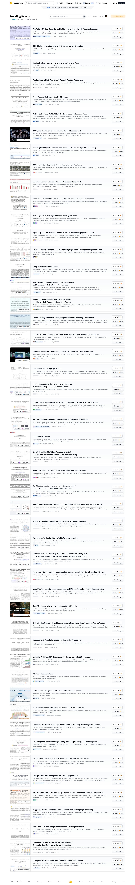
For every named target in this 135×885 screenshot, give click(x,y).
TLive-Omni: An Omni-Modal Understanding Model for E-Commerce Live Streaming (66, 402)
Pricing (104, 3)
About (49, 882)
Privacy (39, 882)
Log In (115, 3)
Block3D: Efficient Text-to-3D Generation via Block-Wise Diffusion (58, 708)
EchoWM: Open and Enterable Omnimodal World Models (55, 606)
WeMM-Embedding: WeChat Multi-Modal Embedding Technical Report (60, 114)
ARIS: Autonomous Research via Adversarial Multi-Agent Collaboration (60, 419)
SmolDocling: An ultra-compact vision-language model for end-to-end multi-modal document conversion (54, 487)
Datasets (70, 3)
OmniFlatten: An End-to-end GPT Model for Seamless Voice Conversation (62, 759)
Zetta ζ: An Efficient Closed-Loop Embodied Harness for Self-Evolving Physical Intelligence (69, 572)
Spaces (79, 3)
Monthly (101, 16)
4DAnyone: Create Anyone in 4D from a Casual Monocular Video (58, 131)
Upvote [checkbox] (118, 28)
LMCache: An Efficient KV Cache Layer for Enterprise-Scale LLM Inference (62, 657)
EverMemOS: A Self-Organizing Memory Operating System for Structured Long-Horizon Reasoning (52, 843)
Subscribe (84, 7)
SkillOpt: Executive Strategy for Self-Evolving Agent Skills (55, 775)
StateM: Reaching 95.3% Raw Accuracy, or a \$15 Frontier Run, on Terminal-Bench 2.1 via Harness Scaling (55, 453)
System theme (16, 882)
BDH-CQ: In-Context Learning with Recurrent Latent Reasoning (58, 46)
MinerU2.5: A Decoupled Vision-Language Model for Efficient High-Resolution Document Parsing (52, 300)
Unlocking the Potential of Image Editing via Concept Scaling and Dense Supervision (66, 741)
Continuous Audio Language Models (47, 368)
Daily (90, 16)
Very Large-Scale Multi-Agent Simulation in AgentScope (55, 216)
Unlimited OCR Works (41, 436)
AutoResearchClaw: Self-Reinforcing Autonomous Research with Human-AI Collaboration (68, 792)
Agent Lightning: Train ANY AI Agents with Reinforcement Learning (59, 470)
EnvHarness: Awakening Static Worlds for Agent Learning (55, 538)
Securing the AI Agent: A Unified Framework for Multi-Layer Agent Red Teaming (64, 148)
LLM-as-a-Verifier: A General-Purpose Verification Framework (57, 182)
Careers (60, 882)
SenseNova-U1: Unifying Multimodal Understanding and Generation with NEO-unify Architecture (53, 283)
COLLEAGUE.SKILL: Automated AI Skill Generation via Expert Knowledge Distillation (66, 334)
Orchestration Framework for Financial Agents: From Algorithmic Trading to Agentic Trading (69, 623)
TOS (29, 882)
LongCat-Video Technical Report (45, 266)
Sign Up (121, 3)
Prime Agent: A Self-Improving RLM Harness (50, 97)
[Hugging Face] (70, 881)
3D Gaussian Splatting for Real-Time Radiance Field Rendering (57, 165)
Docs (99, 3)
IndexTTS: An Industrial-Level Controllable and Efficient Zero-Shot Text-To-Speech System (68, 589)
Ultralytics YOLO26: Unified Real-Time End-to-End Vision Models (58, 860)
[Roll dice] (84, 16)
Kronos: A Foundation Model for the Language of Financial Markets (59, 521)
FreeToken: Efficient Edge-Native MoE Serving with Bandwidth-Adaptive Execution (65, 29)
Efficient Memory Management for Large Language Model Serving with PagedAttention (67, 249)
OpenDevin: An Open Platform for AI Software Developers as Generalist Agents (64, 199)
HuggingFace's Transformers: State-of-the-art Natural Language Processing (63, 809)
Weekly (95, 16)
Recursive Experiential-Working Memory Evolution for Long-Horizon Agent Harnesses (67, 725)
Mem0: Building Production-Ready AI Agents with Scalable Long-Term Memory (64, 317)
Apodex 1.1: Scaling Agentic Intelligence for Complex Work (56, 63)
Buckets (89, 3)
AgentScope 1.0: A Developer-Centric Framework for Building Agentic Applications (65, 233)
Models (61, 3)
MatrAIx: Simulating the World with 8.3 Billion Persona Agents (57, 691)
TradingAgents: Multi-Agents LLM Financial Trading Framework (58, 80)
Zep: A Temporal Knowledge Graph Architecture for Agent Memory (59, 826)
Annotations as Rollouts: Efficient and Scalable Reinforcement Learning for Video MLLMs (68, 504)
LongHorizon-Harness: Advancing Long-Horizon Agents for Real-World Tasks (63, 351)
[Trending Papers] (106, 16)
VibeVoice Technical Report (43, 674)
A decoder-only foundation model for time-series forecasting (57, 640)
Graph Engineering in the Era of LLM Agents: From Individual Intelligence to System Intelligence (52, 385)
